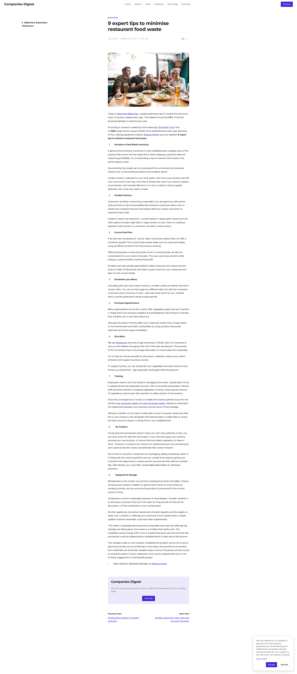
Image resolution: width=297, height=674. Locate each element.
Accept (271, 665)
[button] (186, 38)
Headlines (159, 4)
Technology (172, 4)
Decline (284, 665)
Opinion (138, 4)
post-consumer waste (154, 403)
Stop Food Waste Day (127, 114)
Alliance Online (151, 134)
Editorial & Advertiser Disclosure (34, 24)
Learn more (261, 658)
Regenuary (121, 342)
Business (186, 4)
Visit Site (148, 598)
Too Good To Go (166, 127)
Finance (287, 4)
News (148, 4)
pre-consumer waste (127, 403)
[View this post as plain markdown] (183, 38)
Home (128, 4)
